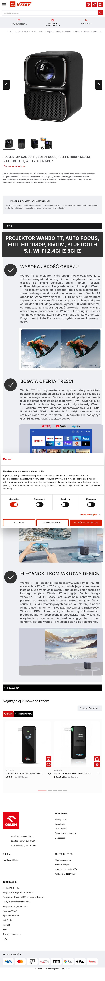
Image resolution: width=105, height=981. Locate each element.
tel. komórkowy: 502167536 (23, 845)
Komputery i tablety (53, 32)
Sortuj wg (84, 708)
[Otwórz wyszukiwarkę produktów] (52, 12)
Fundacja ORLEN (10, 860)
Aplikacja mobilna (11, 915)
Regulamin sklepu (11, 888)
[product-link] (28, 754)
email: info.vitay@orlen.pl (22, 836)
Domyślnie (93, 708)
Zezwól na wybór (52, 523)
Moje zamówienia (63, 860)
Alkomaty (8, 714)
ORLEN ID (7, 920)
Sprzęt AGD (60, 824)
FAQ (5, 929)
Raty (5, 939)
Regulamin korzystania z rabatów (18, 892)
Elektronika (38, 32)
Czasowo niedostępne (15, 166)
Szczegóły (13, 688)
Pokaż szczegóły (88, 514)
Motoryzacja (60, 819)
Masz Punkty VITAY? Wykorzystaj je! (30, 201)
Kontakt (6, 925)
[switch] (39, 505)
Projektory (68, 32)
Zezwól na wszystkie (86, 523)
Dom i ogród (60, 828)
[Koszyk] (100, 4)
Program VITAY (10, 911)
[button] (4, 4)
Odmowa (19, 523)
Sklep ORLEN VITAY (23, 32)
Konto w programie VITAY (66, 869)
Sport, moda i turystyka (65, 833)
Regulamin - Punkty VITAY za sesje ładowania (23, 897)
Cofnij (9, 32)
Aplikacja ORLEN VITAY (65, 874)
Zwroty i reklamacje (12, 934)
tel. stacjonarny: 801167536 (23, 841)
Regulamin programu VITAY (15, 906)
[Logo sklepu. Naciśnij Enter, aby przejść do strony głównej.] (20, 4)
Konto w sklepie (62, 864)
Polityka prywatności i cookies (16, 902)
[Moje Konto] (88, 4)
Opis (9, 226)
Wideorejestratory (23, 714)
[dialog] (94, 4)
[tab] (52, 226)
